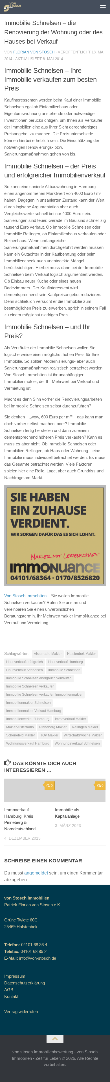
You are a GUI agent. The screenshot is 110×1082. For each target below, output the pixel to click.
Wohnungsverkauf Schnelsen (77, 743)
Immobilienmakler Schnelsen (28, 703)
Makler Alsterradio (20, 727)
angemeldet (36, 873)
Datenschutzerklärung (24, 982)
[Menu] (103, 7)
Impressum (14, 976)
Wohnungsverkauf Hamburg (27, 743)
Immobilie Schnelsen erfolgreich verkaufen (39, 678)
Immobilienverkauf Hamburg (28, 719)
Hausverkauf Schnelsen (24, 670)
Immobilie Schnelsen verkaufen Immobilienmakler (44, 694)
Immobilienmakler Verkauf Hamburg (33, 711)
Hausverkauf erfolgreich (24, 662)
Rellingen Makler (85, 727)
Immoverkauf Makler (70, 719)
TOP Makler (49, 735)
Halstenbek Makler (81, 654)
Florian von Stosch (33, 52)
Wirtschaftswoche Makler (83, 735)
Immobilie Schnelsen (64, 670)
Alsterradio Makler (48, 654)
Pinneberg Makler (53, 727)
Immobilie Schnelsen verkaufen (30, 686)
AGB (8, 989)
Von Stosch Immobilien (25, 595)
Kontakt (11, 996)
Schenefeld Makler (20, 735)
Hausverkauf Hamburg (65, 662)
